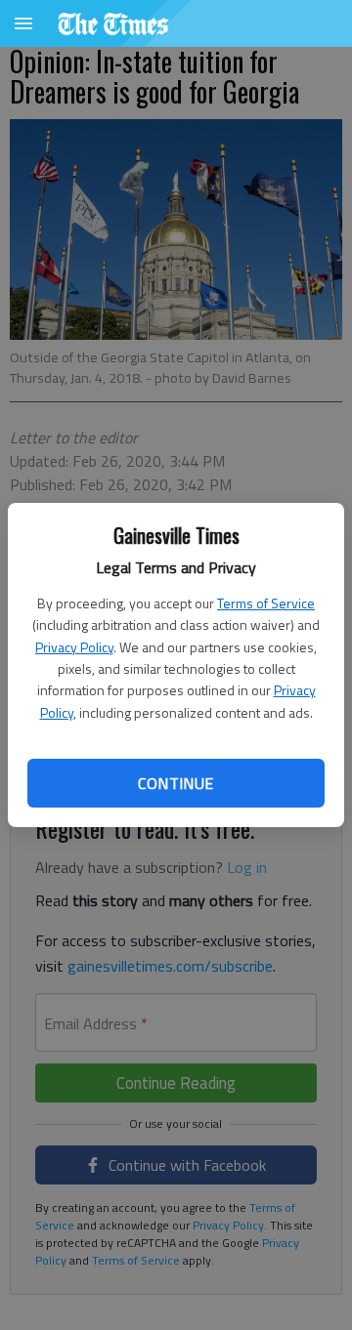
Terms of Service (266, 603)
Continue (175, 783)
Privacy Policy (74, 647)
